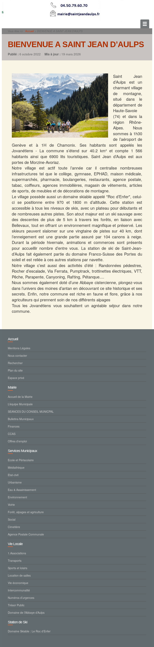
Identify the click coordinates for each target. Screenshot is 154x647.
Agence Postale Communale (26, 534)
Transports (14, 561)
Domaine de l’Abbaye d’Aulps (26, 612)
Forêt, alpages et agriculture (26, 512)
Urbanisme (15, 482)
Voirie (11, 505)
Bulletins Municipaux (21, 419)
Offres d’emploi (17, 441)
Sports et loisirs (17, 568)
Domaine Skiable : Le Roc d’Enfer (29, 631)
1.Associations (17, 553)
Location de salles (19, 575)
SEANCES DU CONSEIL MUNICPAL (31, 411)
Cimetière (14, 527)
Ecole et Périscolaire (21, 460)
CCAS (11, 434)
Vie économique (18, 583)
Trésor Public (16, 605)
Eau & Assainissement (22, 490)
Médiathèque (16, 467)
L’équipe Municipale (20, 404)
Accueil (29, 31)
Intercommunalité (19, 590)
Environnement (17, 497)
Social (11, 519)
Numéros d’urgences (21, 598)
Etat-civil (13, 475)
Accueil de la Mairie (20, 397)
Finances (13, 426)
